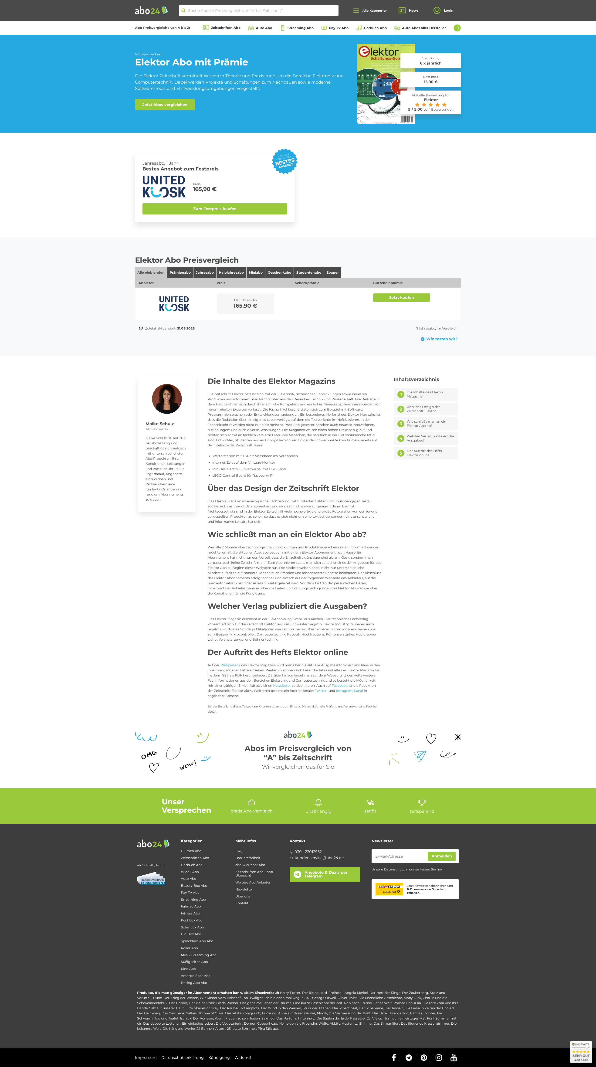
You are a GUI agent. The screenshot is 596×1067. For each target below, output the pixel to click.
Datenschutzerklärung (182, 1057)
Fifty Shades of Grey (202, 1008)
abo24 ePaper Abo (250, 865)
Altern (220, 1028)
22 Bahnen (205, 1028)
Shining (365, 1023)
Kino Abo (188, 969)
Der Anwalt (394, 1008)
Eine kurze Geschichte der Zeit (317, 1003)
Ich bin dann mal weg (282, 998)
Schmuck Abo (192, 927)
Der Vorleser (203, 1018)
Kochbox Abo (192, 920)
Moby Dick (412, 998)
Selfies (191, 1013)
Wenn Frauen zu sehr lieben (237, 1018)
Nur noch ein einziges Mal (404, 1018)
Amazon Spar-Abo (195, 976)
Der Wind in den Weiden (281, 1008)
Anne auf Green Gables (296, 1013)
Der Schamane (371, 1008)
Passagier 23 (360, 1018)
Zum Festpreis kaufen (215, 209)
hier (440, 869)
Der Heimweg (148, 1013)
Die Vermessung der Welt (350, 1013)
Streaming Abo (301, 28)
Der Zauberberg (415, 993)
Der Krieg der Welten (180, 998)
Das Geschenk (173, 1013)
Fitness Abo (190, 913)
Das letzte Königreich (242, 1013)
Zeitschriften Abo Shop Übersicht (254, 874)
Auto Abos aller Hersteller (424, 28)
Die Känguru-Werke (179, 1028)
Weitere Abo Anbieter (253, 882)
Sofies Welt (382, 1003)
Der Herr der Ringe (384, 993)
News (413, 10)
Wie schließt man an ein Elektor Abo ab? (426, 424)
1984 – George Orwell (318, 998)
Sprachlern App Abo (197, 941)
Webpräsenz (230, 665)
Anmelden (442, 856)
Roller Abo (189, 948)
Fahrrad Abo (191, 906)
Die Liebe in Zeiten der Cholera (429, 1008)
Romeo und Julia (407, 1003)
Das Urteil (380, 1013)
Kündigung (219, 1057)
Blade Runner (227, 1003)
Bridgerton (399, 1013)
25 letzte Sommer (241, 1028)
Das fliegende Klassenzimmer (425, 1023)
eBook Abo (190, 872)
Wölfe (323, 1023)
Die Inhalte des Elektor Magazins (425, 394)
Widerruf (242, 1057)
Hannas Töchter (422, 1013)
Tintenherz (306, 1018)
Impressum (146, 1057)
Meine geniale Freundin (298, 1023)
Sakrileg (268, 1018)
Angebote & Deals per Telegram (326, 874)
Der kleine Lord (314, 993)
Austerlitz (350, 1023)
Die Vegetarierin (229, 1023)
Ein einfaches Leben (198, 1023)
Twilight (256, 998)
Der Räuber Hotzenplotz (239, 1008)
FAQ (239, 851)
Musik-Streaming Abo (199, 955)
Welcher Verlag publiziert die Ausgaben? (430, 438)
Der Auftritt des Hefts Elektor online (424, 453)
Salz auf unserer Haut (166, 1008)
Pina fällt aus (268, 1028)
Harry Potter (290, 993)
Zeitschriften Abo (225, 28)
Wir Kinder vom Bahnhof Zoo (224, 998)
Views (377, 1018)
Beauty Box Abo (194, 886)
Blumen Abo (191, 851)
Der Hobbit (178, 1003)
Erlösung (269, 1013)
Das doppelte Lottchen (161, 1023)
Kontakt (241, 903)
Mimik (322, 1013)
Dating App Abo (194, 983)
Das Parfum (286, 1018)
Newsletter (282, 685)
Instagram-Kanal (349, 691)
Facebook (340, 685)
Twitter (321, 691)
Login (449, 10)
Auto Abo (264, 28)
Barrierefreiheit (247, 858)
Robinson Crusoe (358, 1003)
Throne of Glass (211, 1013)
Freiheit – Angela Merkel (348, 993)
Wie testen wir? (441, 339)
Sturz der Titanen (317, 1008)
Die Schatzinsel (344, 1008)
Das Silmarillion (386, 1023)
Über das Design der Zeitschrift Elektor (423, 409)
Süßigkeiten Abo (194, 962)
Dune (157, 998)
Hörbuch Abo (375, 28)
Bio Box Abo (191, 934)
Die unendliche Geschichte (380, 998)
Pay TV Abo (339, 28)
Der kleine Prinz (202, 1003)
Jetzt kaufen (401, 297)
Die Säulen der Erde (332, 1018)
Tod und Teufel (166, 1018)
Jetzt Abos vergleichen (164, 104)
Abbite (335, 1023)
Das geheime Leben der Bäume (265, 1003)
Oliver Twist (347, 998)
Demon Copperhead (260, 1023)
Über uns (242, 896)
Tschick (185, 1018)
